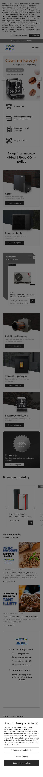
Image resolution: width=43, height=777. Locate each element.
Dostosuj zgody (21, 756)
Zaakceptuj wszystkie (21, 763)
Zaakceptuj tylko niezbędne (21, 750)
